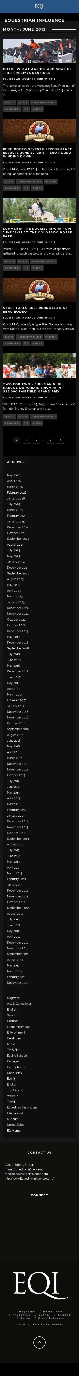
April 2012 (13, 936)
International (15, 1113)
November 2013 (17, 827)
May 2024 (13, 556)
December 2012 (17, 890)
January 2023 (16, 602)
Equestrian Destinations (22, 1107)
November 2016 (17, 717)
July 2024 (13, 550)
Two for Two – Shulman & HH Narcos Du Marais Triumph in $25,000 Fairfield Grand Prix (32, 387)
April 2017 (13, 688)
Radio (25, 1318)
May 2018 (13, 665)
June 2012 (13, 925)
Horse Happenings (43, 103)
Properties (22, 1315)
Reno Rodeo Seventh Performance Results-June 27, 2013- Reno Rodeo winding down (37, 152)
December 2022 (18, 608)
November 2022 (18, 613)
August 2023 (15, 579)
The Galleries (16, 1090)
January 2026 (16, 498)
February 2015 (16, 810)
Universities (14, 1073)
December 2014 (17, 821)
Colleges (13, 1061)
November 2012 (17, 896)
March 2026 (15, 487)
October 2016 (16, 723)
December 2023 (18, 567)
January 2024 (16, 561)
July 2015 (13, 781)
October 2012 (16, 902)
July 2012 (13, 919)
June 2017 (13, 677)
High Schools (16, 1067)
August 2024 (15, 544)
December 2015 (17, 763)
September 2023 (18, 573)
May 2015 (13, 792)
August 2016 (15, 735)
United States (15, 1124)
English (9, 103)
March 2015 (14, 804)
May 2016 (13, 746)
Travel (11, 1101)
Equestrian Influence (34, 20)
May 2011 (13, 965)
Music (11, 1044)
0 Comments (12, 109)
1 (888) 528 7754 (22, 1164)
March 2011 (14, 971)
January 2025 (16, 521)
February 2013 (16, 879)
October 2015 (16, 775)
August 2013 (15, 844)
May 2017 (13, 683)
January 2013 (15, 884)
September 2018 (18, 648)
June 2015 (13, 786)
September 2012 (18, 907)
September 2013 (18, 838)
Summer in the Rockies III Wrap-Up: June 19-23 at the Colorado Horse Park (37, 232)
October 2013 (16, 832)
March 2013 (14, 873)
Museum (12, 1119)
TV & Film (13, 1049)
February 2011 (16, 977)
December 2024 (18, 527)
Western (51, 182)
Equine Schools (17, 1055)
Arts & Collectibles (19, 1003)
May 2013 (13, 861)
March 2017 (14, 694)
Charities (12, 1021)
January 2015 (15, 815)
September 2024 (18, 538)
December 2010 (17, 982)
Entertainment (16, 1032)
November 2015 (17, 769)
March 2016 (14, 758)
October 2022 (16, 619)
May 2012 (13, 931)
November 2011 (17, 948)
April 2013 (13, 867)
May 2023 (13, 584)
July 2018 (13, 654)
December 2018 (17, 642)
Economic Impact (18, 1026)
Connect (65, 1315)
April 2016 (13, 752)
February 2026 (17, 492)
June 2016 (14, 740)
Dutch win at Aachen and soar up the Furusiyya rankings (37, 71)
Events (23, 103)
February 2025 (16, 515)
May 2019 (13, 636)
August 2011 (15, 959)
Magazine (13, 998)
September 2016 (18, 729)
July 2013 (13, 850)
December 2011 (17, 942)
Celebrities (14, 1038)
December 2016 (17, 711)
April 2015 (13, 798)
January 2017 (15, 706)
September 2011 (17, 954)
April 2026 (14, 481)
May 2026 (13, 475)
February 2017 (16, 700)
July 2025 (13, 504)
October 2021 (16, 625)
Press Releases (51, 1318)
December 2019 (17, 631)
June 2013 (13, 856)
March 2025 (14, 509)
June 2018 (14, 660)
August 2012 (15, 913)
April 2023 (14, 590)
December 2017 (17, 671)
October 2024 (16, 533)
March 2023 (15, 596)
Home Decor (53, 1311)
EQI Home (13, 1130)
